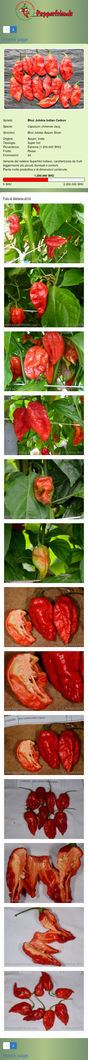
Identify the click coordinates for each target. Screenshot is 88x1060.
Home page (15, 39)
